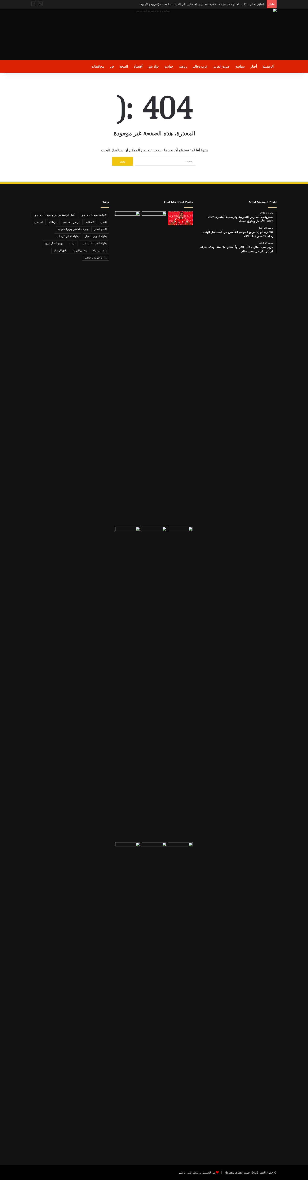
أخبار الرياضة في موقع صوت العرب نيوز (54, 214)
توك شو (153, 66)
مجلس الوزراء (79, 250)
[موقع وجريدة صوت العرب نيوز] (154, 34)
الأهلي (103, 222)
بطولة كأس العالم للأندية (94, 243)
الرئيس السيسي (71, 222)
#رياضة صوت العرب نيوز (94, 214)
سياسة (240, 66)
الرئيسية (268, 66)
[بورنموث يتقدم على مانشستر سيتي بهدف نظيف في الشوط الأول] (154, 684)
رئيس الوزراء (100, 250)
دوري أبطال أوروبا (53, 243)
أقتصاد (138, 66)
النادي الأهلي (100, 229)
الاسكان (90, 222)
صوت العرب (222, 66)
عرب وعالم (200, 66)
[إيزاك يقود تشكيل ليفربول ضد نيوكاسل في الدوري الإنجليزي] (180, 218)
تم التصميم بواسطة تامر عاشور (197, 1172)
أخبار (254, 66)
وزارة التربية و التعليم (95, 257)
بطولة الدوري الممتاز (96, 236)
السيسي (38, 222)
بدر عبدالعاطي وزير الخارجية (73, 229)
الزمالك (53, 222)
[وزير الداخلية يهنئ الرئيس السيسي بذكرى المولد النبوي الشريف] (127, 999)
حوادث (168, 66)
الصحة (124, 66)
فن (112, 66)
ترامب (72, 243)
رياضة (183, 66)
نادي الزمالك (60, 250)
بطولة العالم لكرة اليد (67, 236)
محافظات (97, 66)
